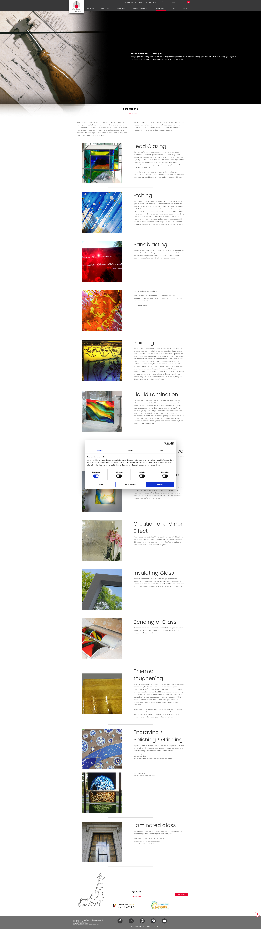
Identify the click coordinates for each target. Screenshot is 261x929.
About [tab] (161, 450)
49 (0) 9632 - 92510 (83, 923)
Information (160, 8)
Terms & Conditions (93, 925)
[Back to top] (257, 914)
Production (121, 8)
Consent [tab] (100, 450)
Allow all (160, 484)
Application (105, 8)
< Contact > (181, 894)
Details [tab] (130, 450)
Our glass (90, 8)
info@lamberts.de (81, 922)
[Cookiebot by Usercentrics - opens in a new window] (165, 443)
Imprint (75, 925)
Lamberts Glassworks (140, 8)
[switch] (119, 476)
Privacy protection (83, 925)
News (173, 8)
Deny (101, 484)
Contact (186, 8)
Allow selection (130, 484)
